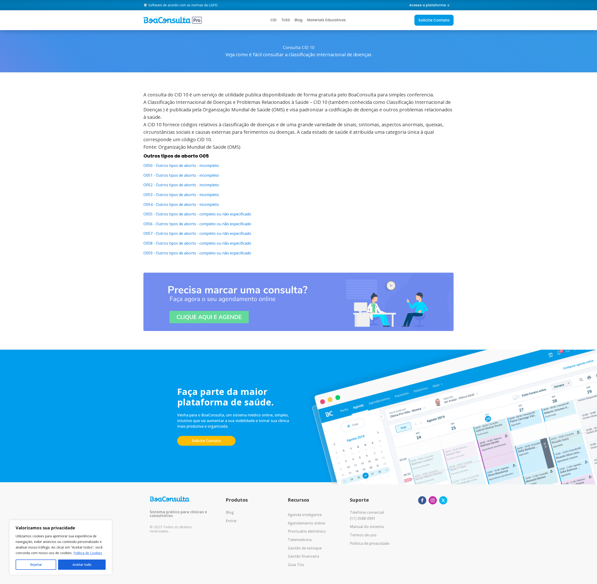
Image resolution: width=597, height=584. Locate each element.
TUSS (285, 20)
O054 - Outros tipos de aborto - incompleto (181, 204)
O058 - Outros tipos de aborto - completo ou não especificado (197, 243)
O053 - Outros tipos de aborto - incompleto (181, 194)
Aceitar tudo (82, 564)
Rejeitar (36, 564)
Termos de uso (363, 535)
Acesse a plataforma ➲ (429, 5)
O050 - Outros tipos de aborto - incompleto (181, 165)
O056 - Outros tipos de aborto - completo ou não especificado (197, 223)
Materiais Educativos (326, 20)
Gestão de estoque (305, 548)
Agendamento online (306, 523)
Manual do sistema (367, 526)
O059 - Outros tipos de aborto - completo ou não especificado (197, 253)
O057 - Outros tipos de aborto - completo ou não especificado (197, 233)
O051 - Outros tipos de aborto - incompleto (181, 175)
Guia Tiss (296, 564)
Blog (298, 20)
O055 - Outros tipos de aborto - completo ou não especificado (197, 214)
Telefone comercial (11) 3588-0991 (367, 515)
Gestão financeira (303, 556)
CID (273, 20)
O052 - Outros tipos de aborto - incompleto (181, 184)
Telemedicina (300, 539)
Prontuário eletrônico (307, 531)
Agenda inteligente (305, 514)
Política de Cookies (87, 553)
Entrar (231, 520)
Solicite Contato (434, 20)
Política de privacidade (369, 543)
